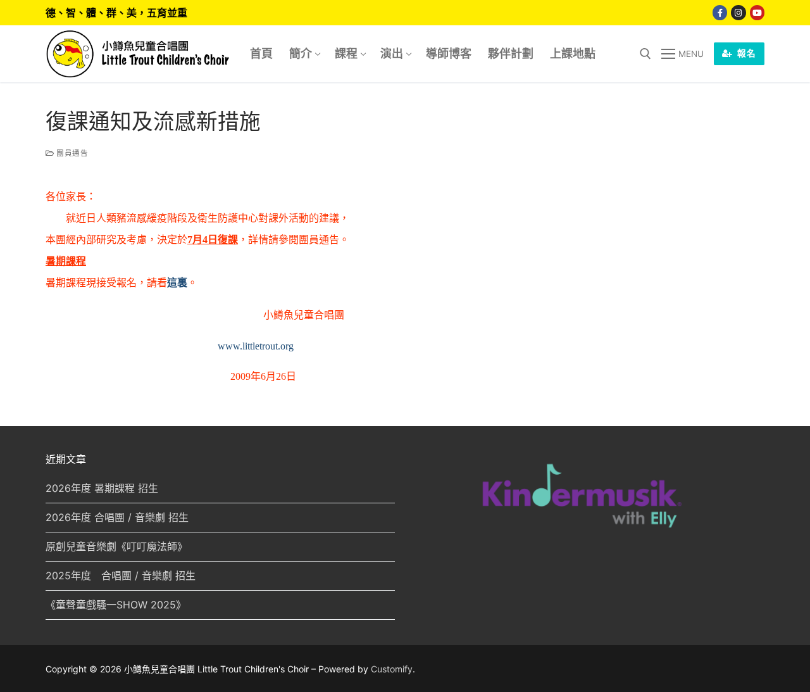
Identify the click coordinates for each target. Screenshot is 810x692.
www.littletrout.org (256, 346)
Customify (392, 669)
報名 (745, 53)
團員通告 (71, 153)
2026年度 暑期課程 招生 (102, 488)
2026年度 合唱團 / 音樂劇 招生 (117, 517)
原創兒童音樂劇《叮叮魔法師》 (116, 546)
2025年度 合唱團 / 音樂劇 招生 (121, 575)
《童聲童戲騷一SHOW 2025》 (116, 604)
